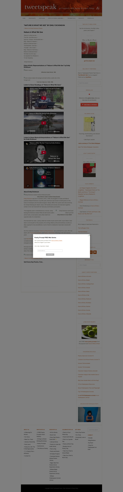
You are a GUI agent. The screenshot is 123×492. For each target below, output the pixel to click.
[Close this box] (88, 236)
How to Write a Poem (56, 240)
